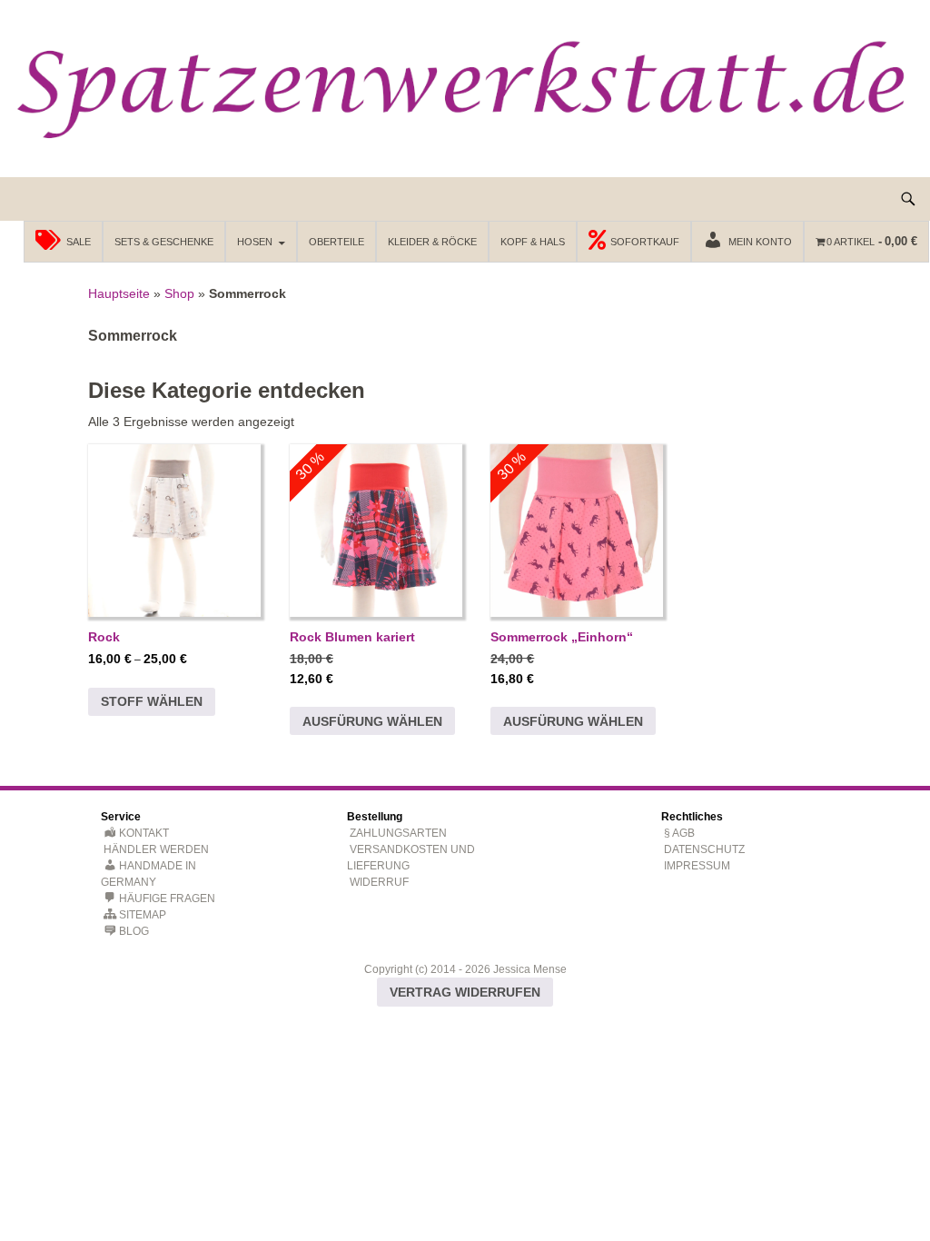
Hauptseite (119, 293)
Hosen (254, 241)
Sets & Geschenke (163, 241)
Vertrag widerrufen (465, 992)
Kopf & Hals (532, 241)
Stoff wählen (152, 701)
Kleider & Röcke (432, 241)
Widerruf (379, 882)
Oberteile (336, 241)
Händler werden (156, 849)
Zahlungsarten (398, 833)
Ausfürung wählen (372, 721)
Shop (179, 293)
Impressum (697, 865)
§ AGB (679, 833)
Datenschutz (704, 849)
